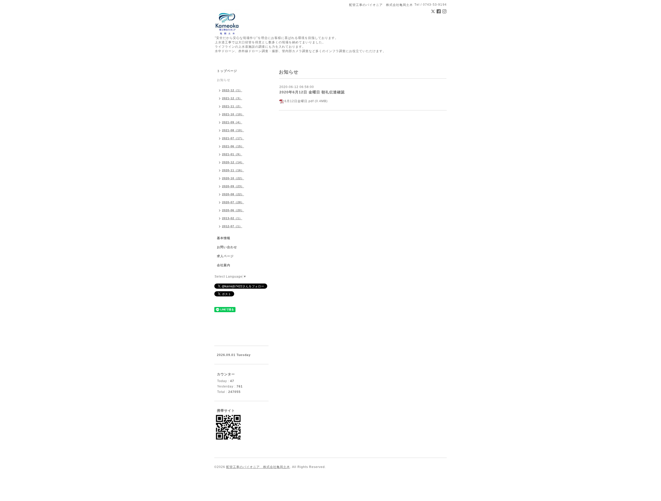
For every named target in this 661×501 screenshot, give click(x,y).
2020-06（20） (233, 210)
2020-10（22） (233, 178)
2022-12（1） (232, 90)
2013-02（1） (232, 218)
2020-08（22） (233, 194)
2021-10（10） (233, 114)
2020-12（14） (233, 162)
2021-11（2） (232, 106)
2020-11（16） (233, 170)
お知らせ (223, 80)
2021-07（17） (233, 138)
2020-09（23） (233, 186)
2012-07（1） (232, 226)
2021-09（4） (232, 122)
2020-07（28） (233, 202)
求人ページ (225, 256)
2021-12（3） (232, 98)
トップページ (227, 71)
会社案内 (223, 265)
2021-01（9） (232, 154)
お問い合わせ (227, 247)
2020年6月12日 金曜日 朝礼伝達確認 (312, 92)
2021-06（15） (233, 146)
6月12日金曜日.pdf (299, 101)
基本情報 (223, 238)
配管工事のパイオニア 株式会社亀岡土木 (258, 467)
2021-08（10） (233, 130)
